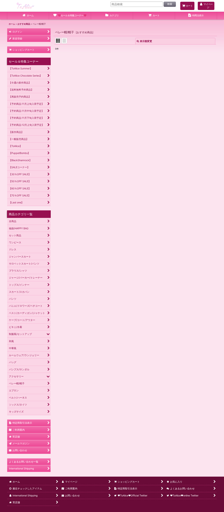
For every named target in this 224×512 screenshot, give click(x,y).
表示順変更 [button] (146, 41)
